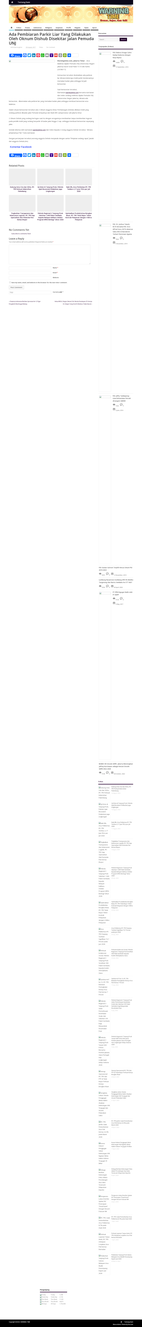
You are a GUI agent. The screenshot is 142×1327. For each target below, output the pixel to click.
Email (55, 273)
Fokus (18, 28)
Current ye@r (58, 292)
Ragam (77, 28)
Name (55, 268)
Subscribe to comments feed (21, 234)
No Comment (50, 47)
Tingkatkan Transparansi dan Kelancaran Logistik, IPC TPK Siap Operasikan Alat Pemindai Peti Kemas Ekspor (22, 216)
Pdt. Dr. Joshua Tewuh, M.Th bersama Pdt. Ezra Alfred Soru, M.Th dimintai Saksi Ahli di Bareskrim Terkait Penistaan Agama (123, 229)
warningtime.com (72, 92)
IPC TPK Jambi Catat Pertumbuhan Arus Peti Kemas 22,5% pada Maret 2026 (121, 1123)
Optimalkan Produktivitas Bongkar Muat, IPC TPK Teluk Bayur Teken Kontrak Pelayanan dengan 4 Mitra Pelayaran (78, 216)
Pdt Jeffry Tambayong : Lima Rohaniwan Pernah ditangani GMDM (122, 398)
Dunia (27, 28)
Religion (48, 28)
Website (56, 278)
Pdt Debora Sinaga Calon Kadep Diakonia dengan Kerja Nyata (122, 55)
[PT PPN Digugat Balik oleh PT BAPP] (106, 594)
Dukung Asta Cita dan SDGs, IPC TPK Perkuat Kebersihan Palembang (22, 189)
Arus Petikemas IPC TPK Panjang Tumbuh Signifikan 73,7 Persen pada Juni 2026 (121, 930)
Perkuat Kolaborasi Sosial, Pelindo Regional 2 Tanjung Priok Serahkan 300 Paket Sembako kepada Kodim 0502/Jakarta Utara (122, 953)
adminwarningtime (16, 47)
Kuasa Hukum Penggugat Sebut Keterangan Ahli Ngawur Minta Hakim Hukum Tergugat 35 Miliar (121, 1144)
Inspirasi (59, 28)
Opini (86, 28)
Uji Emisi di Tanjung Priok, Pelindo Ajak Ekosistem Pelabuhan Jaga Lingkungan (50, 189)
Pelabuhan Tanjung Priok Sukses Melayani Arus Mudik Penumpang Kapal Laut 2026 (121, 1257)
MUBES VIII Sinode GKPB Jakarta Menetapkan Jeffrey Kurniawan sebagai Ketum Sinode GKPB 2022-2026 (116, 766)
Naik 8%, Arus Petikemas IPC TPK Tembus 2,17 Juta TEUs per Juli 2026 (78, 189)
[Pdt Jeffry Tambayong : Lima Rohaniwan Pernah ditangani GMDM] (106, 397)
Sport (94, 28)
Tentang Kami (24, 2)
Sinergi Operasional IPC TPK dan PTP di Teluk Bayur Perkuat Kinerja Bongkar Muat (122, 1072)
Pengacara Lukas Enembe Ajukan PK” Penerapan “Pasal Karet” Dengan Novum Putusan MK (121, 1197)
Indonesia (37, 28)
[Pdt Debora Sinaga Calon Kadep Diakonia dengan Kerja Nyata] (106, 54)
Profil (68, 28)
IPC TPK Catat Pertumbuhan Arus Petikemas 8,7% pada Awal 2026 (121, 1218)
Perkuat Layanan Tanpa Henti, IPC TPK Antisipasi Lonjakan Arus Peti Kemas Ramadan (121, 1235)
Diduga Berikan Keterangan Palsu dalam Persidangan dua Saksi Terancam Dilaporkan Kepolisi (121, 1171)
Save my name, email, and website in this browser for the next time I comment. (39, 283)
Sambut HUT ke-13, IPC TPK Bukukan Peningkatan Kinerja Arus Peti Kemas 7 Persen (122, 981)
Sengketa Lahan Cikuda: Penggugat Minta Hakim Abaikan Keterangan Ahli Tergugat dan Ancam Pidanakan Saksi (121, 1095)
